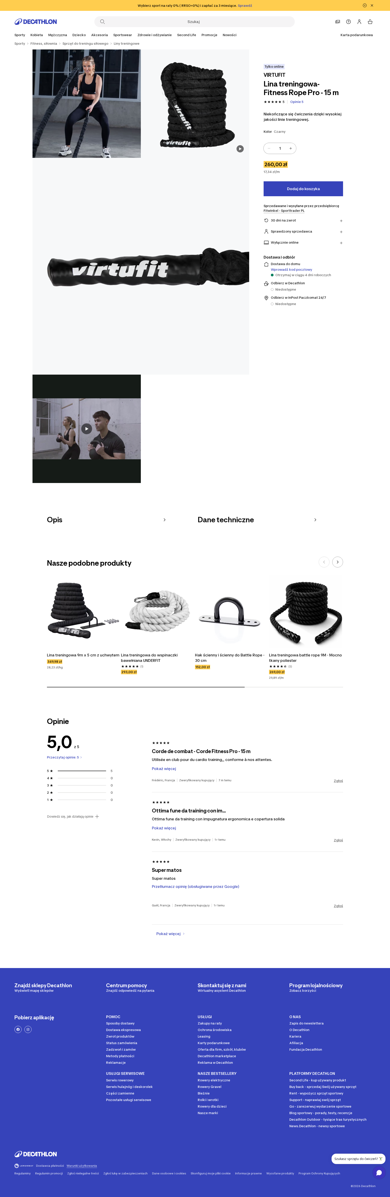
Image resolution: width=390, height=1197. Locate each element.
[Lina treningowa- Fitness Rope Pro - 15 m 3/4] (140, 266)
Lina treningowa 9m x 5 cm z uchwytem (83, 655)
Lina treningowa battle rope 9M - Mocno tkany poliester (305, 658)
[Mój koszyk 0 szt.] (370, 21)
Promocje (209, 35)
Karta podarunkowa (357, 35)
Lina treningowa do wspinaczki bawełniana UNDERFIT (149, 658)
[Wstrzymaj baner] (364, 5)
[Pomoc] (348, 21)
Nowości (230, 35)
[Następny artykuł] (337, 562)
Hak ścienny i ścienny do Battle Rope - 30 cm (230, 658)
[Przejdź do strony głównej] (35, 22)
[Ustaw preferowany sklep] (337, 21)
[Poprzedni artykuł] (324, 562)
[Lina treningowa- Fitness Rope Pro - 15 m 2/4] (86, 103)
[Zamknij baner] (372, 5)
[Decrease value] (269, 148)
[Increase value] (290, 148)
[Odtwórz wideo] (86, 428)
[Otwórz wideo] (240, 148)
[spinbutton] (279, 148)
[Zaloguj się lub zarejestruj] (359, 21)
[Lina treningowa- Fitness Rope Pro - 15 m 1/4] (195, 103)
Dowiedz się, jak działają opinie (70, 816)
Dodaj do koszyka (303, 189)
